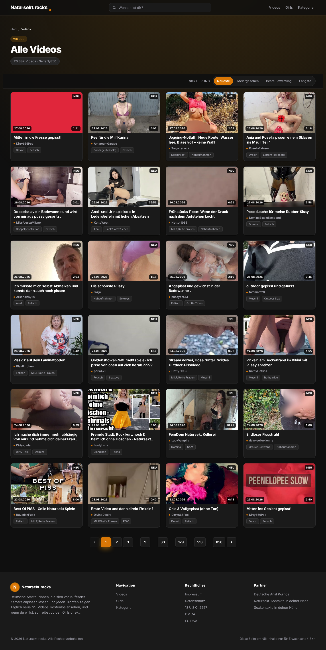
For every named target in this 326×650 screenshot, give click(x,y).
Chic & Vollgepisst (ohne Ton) (194, 508)
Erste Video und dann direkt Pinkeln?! (123, 508)
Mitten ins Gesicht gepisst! (268, 508)
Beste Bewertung (279, 81)
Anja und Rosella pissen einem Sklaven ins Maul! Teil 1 (279, 139)
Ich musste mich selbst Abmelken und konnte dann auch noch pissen (46, 288)
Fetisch (34, 150)
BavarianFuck (25, 514)
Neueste (223, 81)
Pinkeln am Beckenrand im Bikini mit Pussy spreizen (276, 362)
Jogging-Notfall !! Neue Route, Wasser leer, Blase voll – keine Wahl (201, 139)
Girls (289, 7)
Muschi (253, 298)
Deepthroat (178, 154)
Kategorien (307, 7)
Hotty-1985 (179, 222)
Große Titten (194, 303)
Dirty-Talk (22, 451)
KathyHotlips (258, 371)
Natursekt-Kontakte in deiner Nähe (281, 601)
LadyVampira (180, 440)
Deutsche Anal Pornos (274, 594)
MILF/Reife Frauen (182, 229)
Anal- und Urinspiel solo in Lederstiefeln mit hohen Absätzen (120, 214)
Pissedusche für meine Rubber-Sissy (277, 211)
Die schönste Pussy (108, 286)
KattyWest (101, 222)
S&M (190, 447)
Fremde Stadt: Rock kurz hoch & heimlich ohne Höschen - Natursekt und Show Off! (121, 437)
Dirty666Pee (24, 143)
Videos (274, 7)
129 (181, 542)
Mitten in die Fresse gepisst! (37, 137)
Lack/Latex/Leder (117, 229)
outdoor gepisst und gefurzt (270, 286)
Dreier (253, 154)
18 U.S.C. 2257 (196, 607)
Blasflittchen (25, 366)
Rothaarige (271, 377)
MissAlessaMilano (28, 222)
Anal (96, 229)
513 (200, 542)
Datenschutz (195, 601)
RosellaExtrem (259, 148)
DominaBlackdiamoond (265, 217)
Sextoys (124, 298)
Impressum (193, 594)
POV (126, 521)
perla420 (100, 371)
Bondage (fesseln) (105, 150)
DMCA (190, 614)
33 (163, 542)
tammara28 (257, 292)
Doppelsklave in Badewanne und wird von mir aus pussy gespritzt (45, 214)
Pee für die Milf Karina (109, 137)
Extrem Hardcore (274, 154)
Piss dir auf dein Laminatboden (39, 360)
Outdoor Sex (272, 298)
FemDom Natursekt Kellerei (192, 434)
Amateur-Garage (105, 143)
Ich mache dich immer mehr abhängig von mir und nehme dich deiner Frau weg (45, 437)
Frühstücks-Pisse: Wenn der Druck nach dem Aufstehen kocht (198, 214)
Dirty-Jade (23, 445)
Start (13, 29)
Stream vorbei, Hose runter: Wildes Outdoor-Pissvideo (199, 362)
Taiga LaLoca (180, 148)
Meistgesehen (248, 81)
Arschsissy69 (25, 297)
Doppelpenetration (27, 229)
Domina (254, 224)
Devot (20, 150)
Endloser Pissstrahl (262, 434)
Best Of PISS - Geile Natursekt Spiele (44, 508)
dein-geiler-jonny (261, 440)
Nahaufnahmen (201, 154)
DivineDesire (102, 514)
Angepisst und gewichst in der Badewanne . (194, 288)
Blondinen (100, 451)
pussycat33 (179, 297)
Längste (305, 81)
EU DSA (191, 621)
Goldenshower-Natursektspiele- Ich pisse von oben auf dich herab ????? (122, 362)
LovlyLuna (101, 445)
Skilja (97, 292)
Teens (116, 451)
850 (219, 542)
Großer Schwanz (259, 447)
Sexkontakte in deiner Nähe (275, 607)
